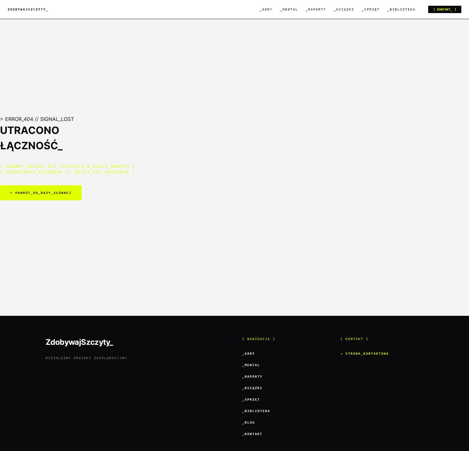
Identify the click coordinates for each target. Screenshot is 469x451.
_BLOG (248, 422)
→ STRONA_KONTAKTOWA (364, 353)
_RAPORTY (316, 9)
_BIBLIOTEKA (401, 9)
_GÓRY (266, 9)
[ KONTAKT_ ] (444, 9)
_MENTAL (289, 9)
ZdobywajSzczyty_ (28, 9)
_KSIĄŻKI (344, 9)
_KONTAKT (252, 434)
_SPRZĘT (371, 9)
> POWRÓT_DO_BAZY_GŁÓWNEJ (40, 193)
